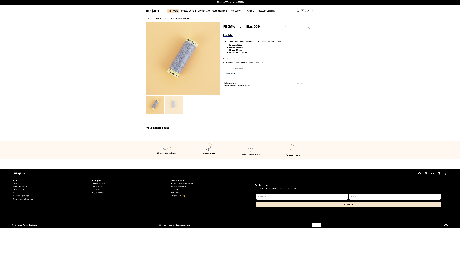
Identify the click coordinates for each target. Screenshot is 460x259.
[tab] (228, 35)
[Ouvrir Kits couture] (244, 11)
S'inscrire (348, 205)
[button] (297, 11)
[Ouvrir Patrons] (255, 11)
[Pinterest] (439, 173)
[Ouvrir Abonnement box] (228, 11)
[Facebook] (419, 173)
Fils (164, 18)
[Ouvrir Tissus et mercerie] (276, 11)
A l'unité (152, 18)
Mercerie (159, 18)
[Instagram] (426, 173)
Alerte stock (230, 73)
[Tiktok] (445, 173)
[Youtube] (432, 173)
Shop (147, 18)
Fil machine (169, 18)
